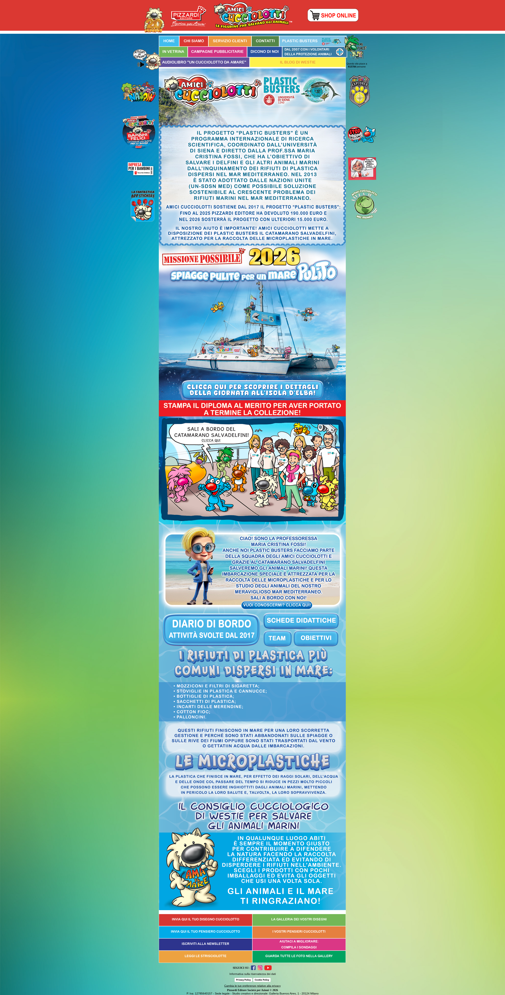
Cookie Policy (262, 979)
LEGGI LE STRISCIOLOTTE (205, 956)
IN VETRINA (173, 52)
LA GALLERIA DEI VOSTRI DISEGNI (299, 919)
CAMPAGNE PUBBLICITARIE (217, 52)
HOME (169, 41)
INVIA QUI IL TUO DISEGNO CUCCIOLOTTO (205, 919)
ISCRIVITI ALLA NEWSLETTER (205, 943)
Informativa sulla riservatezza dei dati (252, 973)
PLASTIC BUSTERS (300, 41)
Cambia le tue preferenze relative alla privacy (252, 985)
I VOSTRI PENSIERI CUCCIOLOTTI (298, 931)
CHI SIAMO (194, 41)
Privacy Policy (243, 979)
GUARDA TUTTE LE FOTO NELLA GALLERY (299, 956)
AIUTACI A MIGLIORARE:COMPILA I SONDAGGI (299, 944)
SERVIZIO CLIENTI (230, 41)
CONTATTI (265, 41)
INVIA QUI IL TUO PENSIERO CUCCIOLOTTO (205, 931)
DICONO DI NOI (265, 52)
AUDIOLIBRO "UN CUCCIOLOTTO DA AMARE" (204, 62)
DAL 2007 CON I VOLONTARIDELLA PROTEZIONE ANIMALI (308, 52)
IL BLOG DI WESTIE (298, 62)
